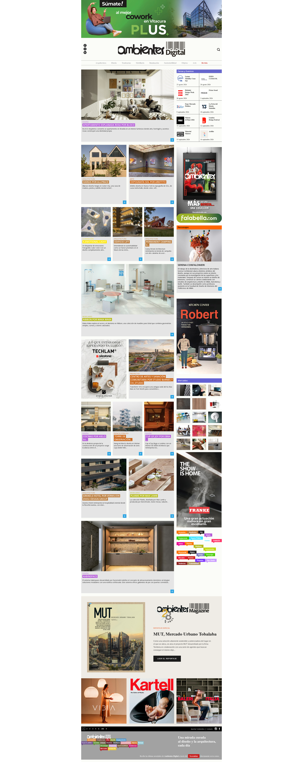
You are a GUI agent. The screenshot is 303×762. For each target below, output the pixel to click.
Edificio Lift (121, 241)
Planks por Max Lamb (144, 495)
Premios (189, 544)
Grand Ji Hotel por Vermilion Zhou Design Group (101, 497)
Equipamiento (182, 538)
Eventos (207, 541)
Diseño (114, 62)
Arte (194, 62)
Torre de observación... (123, 438)
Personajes (209, 555)
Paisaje (200, 555)
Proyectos (200, 560)
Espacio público (87, 743)
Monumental (182, 552)
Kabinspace (90, 576)
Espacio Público (196, 538)
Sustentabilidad (170, 62)
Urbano (180, 544)
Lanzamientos (209, 549)
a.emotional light (94, 241)
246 (102, 729)
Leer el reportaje (167, 659)
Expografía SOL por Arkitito (148, 182)
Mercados (181, 558)
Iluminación (154, 62)
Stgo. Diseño (211, 560)
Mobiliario (140, 62)
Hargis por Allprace (95, 182)
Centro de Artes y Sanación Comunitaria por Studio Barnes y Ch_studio (152, 379)
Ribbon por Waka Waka (97, 319)
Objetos (185, 62)
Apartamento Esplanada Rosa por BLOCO (108, 124)
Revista (204, 62)
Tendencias (126, 62)
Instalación (216, 541)
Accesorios (181, 532)
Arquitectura (101, 62)
